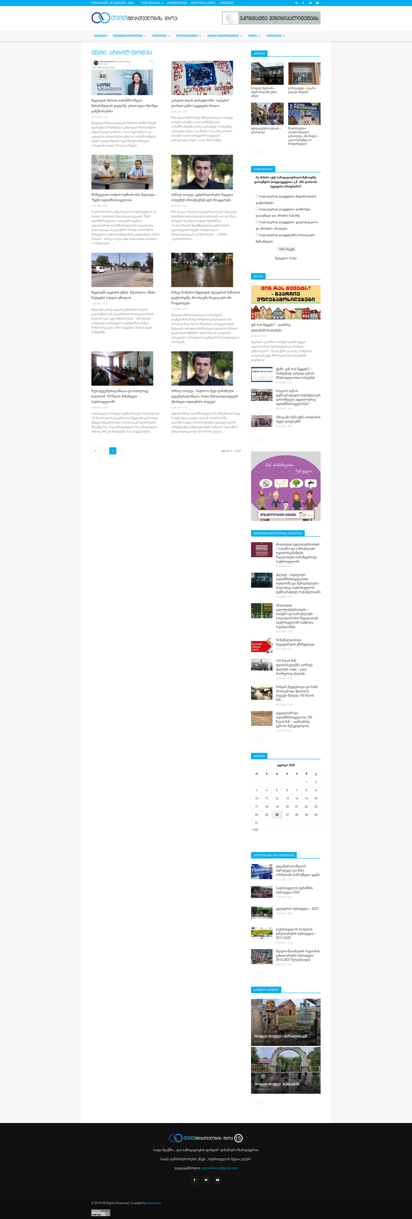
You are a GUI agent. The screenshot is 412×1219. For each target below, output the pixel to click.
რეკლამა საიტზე (203, 3)
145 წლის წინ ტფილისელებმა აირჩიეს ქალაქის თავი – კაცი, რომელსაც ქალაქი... (294, 667)
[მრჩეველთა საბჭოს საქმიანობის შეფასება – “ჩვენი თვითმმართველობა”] (126, 172)
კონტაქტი (226, 3)
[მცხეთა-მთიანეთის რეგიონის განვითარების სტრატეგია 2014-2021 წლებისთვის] (262, 956)
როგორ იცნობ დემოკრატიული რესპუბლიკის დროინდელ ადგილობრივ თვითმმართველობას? (298, 397)
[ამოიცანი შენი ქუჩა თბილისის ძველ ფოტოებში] (262, 421)
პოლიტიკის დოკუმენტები (274, 855)
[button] (297, 3)
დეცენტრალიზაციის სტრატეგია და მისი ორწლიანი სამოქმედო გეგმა (298, 870)
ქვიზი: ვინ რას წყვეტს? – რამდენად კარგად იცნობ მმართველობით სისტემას (295, 373)
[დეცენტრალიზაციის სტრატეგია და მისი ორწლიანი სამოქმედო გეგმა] (262, 871)
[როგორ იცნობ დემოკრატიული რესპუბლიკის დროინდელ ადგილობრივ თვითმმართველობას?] (262, 395)
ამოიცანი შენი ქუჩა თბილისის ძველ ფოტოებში (298, 419)
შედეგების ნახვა (286, 258)
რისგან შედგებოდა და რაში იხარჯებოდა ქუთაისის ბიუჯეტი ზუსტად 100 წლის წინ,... (297, 693)
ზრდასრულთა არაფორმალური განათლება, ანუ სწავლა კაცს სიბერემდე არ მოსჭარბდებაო (302, 136)
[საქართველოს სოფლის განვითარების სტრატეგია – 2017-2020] (262, 933)
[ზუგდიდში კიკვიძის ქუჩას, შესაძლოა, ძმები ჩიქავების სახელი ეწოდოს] (126, 270)
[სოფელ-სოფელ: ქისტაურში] (286, 1070)
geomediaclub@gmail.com (219, 1168)
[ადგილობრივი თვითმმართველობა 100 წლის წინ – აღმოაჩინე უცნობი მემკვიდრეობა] (262, 718)
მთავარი (100, 35)
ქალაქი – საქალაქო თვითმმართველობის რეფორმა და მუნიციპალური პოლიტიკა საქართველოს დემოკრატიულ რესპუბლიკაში (298, 583)
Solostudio (154, 1203)
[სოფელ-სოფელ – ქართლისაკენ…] (286, 1022)
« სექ (254, 829)
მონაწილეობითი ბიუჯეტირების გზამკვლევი (295, 642)
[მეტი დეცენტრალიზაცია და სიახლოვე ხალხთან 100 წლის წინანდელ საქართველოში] (126, 368)
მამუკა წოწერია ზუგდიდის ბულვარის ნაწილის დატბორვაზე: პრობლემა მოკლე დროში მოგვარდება (205, 298)
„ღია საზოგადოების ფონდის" (197, 1150)
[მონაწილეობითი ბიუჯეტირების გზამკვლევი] (262, 645)
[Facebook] (303, 3)
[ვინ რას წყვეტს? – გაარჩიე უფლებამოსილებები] (286, 302)
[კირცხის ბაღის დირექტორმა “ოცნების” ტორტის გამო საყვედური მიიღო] (206, 78)
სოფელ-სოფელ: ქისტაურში (277, 1084)
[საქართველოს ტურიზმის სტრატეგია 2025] (262, 892)
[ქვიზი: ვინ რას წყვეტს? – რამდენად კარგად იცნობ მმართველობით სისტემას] (262, 374)
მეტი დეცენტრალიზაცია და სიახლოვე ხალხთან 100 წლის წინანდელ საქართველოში (119, 396)
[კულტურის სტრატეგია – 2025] (262, 913)
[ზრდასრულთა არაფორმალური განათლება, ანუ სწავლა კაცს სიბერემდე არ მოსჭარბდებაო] (304, 114)
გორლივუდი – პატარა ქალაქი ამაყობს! (302, 90)
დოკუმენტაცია (187, 35)
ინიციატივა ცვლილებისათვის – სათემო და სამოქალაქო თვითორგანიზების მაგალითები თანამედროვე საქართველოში (298, 553)
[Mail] (310, 3)
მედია (252, 35)
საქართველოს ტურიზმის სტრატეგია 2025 (294, 890)
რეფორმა (159, 35)
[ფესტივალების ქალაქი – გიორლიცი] (267, 114)
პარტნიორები (177, 3)
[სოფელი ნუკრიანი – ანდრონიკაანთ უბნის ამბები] (267, 73)
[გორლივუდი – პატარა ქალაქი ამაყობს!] (304, 73)
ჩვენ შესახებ (150, 3)
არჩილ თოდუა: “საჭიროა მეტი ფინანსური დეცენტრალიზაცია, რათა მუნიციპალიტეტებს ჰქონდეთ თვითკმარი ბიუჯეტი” (204, 396)
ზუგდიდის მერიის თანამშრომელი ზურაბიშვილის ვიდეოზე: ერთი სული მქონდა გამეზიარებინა (124, 106)
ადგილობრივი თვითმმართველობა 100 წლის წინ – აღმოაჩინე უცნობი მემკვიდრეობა (294, 719)
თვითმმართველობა (127, 35)
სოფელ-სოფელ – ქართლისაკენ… (282, 1036)
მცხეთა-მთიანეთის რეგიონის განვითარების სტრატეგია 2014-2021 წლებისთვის (298, 955)
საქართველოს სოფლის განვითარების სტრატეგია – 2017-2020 (296, 933)
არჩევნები (274, 35)
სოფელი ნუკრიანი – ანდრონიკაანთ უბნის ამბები (264, 92)
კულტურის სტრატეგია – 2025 (297, 908)
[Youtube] (317, 3)
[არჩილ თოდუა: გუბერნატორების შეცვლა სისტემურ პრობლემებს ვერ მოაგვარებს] (206, 172)
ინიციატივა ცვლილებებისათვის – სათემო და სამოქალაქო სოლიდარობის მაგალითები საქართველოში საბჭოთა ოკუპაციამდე (297, 616)
